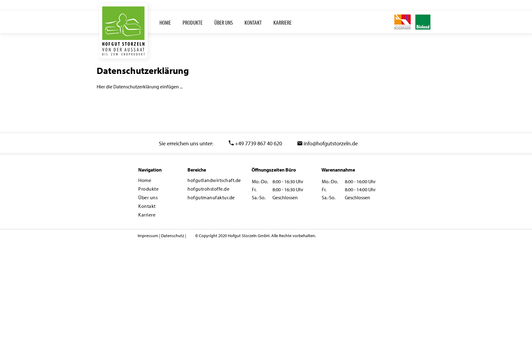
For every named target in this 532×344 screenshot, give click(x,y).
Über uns (148, 197)
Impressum (148, 235)
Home (144, 180)
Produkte (148, 189)
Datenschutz (172, 235)
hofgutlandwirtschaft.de (214, 180)
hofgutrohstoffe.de (208, 189)
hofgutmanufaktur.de (211, 197)
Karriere (146, 215)
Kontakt (147, 206)
